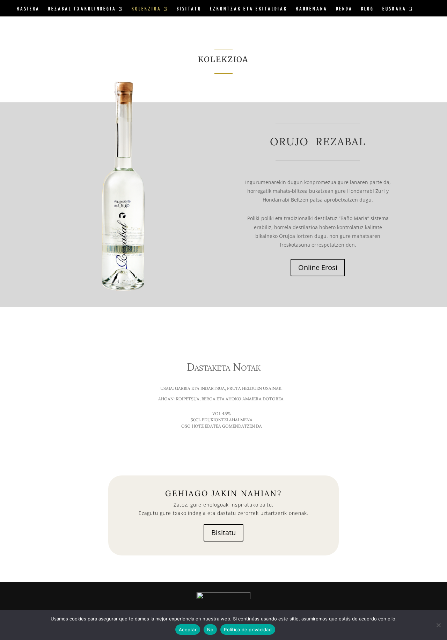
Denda (344, 9)
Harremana (312, 9)
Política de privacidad (248, 629)
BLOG (367, 9)
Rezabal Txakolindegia (82, 9)
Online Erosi (317, 267)
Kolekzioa (146, 9)
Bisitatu (189, 9)
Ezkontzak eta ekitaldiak (248, 9)
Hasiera (28, 9)
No (210, 629)
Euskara (394, 9)
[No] (438, 624)
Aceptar (188, 629)
